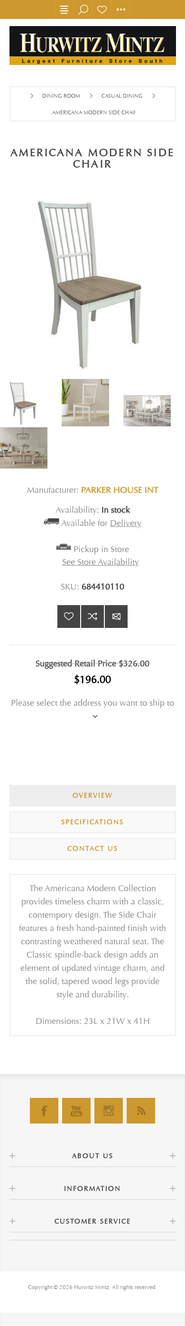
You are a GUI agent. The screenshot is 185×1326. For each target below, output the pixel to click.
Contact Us (92, 848)
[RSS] (141, 1110)
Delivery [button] (125, 523)
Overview (93, 795)
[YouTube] (76, 1110)
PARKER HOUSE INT (119, 490)
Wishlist (101, 9)
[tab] (92, 796)
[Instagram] (108, 1110)
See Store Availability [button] (100, 562)
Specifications (92, 822)
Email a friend (116, 616)
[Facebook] (44, 1110)
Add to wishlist (68, 616)
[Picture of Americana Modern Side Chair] (31, 402)
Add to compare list (92, 616)
